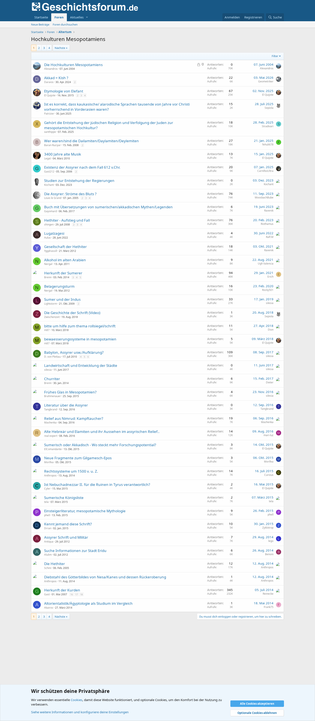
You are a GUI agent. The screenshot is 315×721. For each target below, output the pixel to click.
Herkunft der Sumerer (63, 273)
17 (76, 594)
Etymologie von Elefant (63, 91)
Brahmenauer (52, 396)
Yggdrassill (50, 251)
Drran (47, 528)
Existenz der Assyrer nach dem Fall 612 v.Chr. (82, 167)
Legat (47, 158)
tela (46, 502)
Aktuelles (77, 17)
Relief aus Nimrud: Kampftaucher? (73, 418)
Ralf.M (269, 237)
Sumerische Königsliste (64, 497)
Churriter (52, 378)
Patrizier (49, 113)
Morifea (49, 462)
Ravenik (268, 210)
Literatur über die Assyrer (66, 405)
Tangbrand (50, 409)
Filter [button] (275, 56)
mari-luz (268, 435)
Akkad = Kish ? (56, 77)
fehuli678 (267, 144)
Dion (270, 329)
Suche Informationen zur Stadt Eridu (75, 550)
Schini (47, 568)
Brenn (47, 277)
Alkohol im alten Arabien (65, 259)
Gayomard (50, 211)
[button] (87, 17)
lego (270, 541)
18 (81, 594)
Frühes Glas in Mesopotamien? (70, 392)
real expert (50, 436)
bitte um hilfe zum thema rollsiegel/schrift (80, 325)
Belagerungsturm (59, 286)
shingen (49, 224)
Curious (268, 475)
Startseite (41, 17)
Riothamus (267, 224)
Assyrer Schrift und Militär (66, 537)
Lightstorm (50, 303)
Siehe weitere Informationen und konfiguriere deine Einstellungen (80, 712)
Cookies (76, 700)
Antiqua (48, 541)
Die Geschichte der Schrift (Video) (72, 312)
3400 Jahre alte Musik (62, 154)
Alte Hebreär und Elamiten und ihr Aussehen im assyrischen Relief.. (102, 431)
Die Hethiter (54, 563)
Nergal (48, 264)
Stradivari (267, 126)
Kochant (49, 185)
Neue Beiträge (40, 24)
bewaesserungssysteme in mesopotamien (80, 339)
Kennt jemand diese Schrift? (68, 523)
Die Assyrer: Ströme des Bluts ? (70, 193)
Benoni (269, 554)
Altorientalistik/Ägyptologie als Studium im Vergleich (88, 603)
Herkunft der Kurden (62, 590)
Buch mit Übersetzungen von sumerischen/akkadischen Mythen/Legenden (108, 206)
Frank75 (268, 607)
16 (71, 594)
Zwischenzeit (52, 317)
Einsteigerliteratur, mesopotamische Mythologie (85, 510)
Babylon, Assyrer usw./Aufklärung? (74, 352)
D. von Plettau (52, 356)
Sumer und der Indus (62, 299)
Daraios (49, 82)
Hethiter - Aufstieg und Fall (67, 220)
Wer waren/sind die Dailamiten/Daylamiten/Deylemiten (91, 140)
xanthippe (50, 132)
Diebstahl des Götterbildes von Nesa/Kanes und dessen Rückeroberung (105, 576)
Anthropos (50, 475)
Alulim (48, 554)
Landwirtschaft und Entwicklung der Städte (80, 365)
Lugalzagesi (54, 233)
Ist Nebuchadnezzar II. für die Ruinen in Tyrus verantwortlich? (97, 484)
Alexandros (51, 69)
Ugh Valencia (265, 263)
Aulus (47, 237)
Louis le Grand (52, 198)
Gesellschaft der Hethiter (65, 246)
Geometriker (265, 81)
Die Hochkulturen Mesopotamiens (73, 64)
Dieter (269, 382)
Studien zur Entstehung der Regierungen (79, 180)
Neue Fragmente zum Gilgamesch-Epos (78, 457)
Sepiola (269, 108)
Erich (270, 276)
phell (47, 515)
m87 (47, 330)
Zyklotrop (267, 527)
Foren (59, 17)
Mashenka (50, 422)
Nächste (60, 48)
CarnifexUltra (265, 171)
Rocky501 (267, 290)
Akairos (48, 607)
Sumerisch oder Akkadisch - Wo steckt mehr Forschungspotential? (100, 444)
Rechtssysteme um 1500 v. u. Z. (71, 471)
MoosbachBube (264, 197)
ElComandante (53, 449)
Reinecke (268, 594)
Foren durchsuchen (65, 24)
